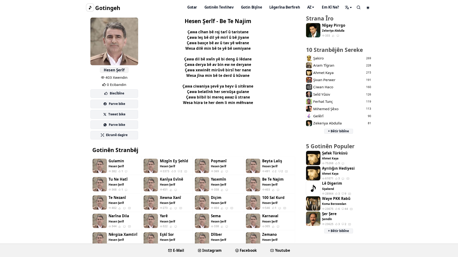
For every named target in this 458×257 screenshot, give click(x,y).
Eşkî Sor (167, 234)
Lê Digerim (332, 183)
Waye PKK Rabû (336, 198)
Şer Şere (329, 214)
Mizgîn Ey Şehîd (174, 161)
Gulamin (116, 161)
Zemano (269, 234)
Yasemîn (218, 179)
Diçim (216, 197)
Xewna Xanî (170, 197)
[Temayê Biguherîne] (368, 8)
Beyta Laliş (272, 161)
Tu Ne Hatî (118, 179)
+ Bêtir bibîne (338, 131)
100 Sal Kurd (273, 197)
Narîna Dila (119, 216)
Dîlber (216, 234)
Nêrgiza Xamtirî (123, 234)
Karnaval (270, 216)
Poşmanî (219, 161)
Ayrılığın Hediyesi (338, 168)
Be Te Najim (273, 179)
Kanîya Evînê (171, 179)
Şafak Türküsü (335, 153)
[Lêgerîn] (349, 7)
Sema (216, 216)
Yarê (164, 216)
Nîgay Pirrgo (333, 25)
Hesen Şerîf (114, 70)
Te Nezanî (117, 197)
